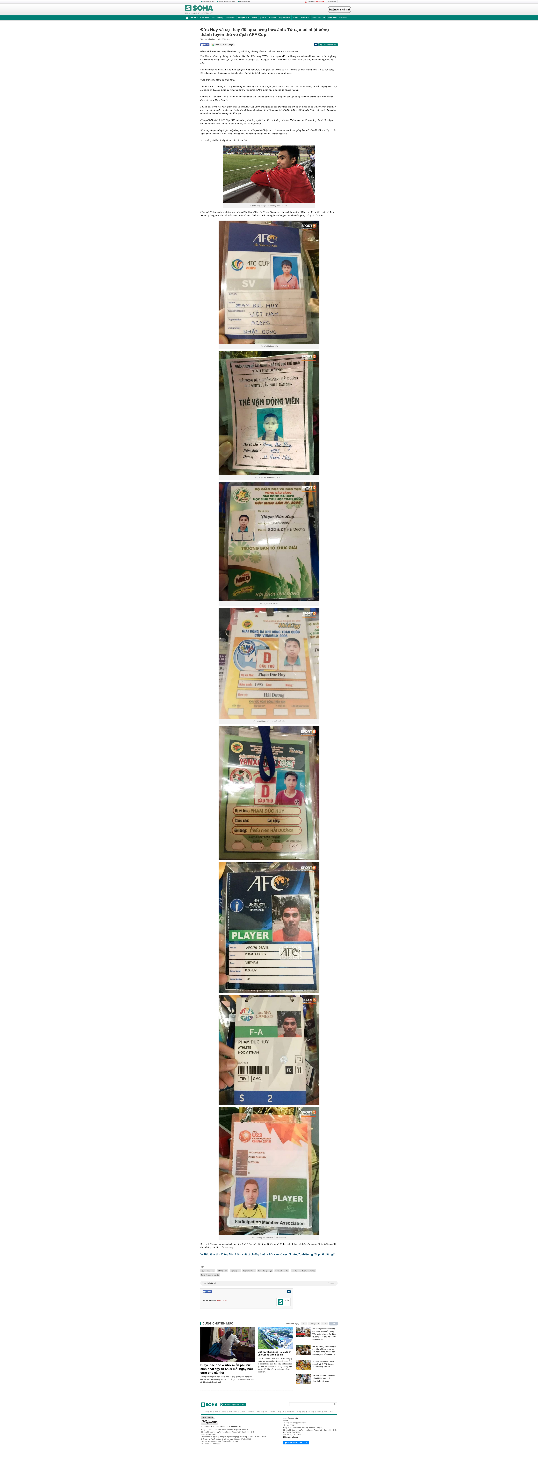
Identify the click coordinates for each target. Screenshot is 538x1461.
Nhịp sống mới (284, 18)
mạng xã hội (235, 1271)
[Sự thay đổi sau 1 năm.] (269, 541)
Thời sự (220, 18)
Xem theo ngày (292, 1324)
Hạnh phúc (204, 18)
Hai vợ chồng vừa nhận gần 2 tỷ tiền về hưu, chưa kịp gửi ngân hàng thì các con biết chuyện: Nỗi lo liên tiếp (324, 1350)
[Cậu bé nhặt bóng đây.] (269, 282)
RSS (331, 1411)
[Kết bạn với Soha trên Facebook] (281, 1302)
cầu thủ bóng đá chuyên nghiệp (303, 1271)
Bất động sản (243, 18)
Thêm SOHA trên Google (224, 45)
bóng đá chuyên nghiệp (210, 1275)
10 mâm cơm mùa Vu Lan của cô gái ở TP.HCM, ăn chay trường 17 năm (323, 1364)
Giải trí (295, 18)
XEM (333, 1324)
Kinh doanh (230, 18)
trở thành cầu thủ (281, 1271)
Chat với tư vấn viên (297, 1443)
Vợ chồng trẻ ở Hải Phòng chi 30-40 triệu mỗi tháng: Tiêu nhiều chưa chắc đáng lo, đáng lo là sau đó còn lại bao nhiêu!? (324, 1334)
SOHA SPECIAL (245, 2)
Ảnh (325, 1411)
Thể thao (272, 18)
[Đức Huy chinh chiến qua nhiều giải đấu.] (269, 663)
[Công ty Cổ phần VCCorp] (235, 1420)
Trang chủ (208, 1411)
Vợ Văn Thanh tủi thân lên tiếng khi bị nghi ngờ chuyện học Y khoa (323, 1378)
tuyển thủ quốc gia (265, 1271)
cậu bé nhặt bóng (207, 1271)
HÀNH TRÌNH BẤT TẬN (227, 2)
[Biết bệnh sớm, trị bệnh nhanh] (339, 9)
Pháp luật (305, 18)
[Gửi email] (316, 44)
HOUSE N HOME (208, 2)
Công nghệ (332, 18)
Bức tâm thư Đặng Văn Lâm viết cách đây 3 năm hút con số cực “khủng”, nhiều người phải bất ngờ (269, 1254)
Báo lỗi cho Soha (330, 45)
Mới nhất (194, 18)
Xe (324, 18)
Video (319, 1411)
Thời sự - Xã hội (220, 1411)
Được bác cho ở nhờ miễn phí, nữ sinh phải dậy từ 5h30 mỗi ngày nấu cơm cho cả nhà (226, 1368)
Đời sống (343, 18)
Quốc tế (263, 18)
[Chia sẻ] (204, 44)
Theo (269, 1283)
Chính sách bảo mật (290, 1437)
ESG (213, 18)
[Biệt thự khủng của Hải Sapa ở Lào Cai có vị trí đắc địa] (275, 1338)
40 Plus (254, 18)
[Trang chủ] (199, 9)
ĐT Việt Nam (222, 1271)
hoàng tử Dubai (249, 1271)
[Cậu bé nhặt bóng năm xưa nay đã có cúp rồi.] (269, 174)
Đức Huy (204, 56)
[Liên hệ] (289, 1291)
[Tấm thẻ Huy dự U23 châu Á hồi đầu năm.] (269, 1171)
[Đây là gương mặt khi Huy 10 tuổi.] (269, 413)
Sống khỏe (316, 18)
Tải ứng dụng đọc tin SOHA (234, 1405)
